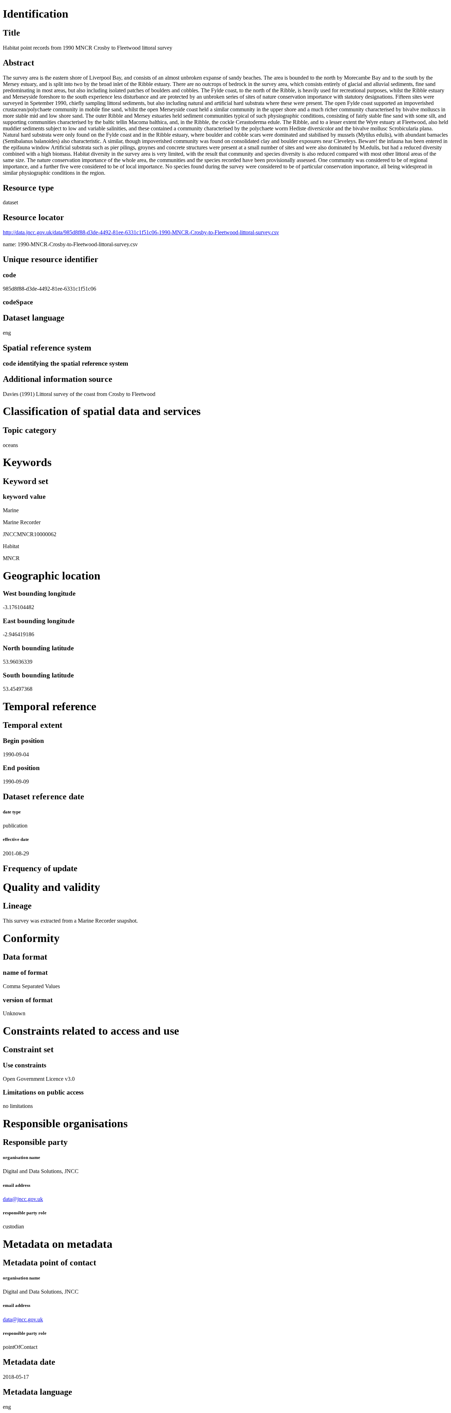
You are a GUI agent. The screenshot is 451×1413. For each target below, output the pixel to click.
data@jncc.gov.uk (23, 1199)
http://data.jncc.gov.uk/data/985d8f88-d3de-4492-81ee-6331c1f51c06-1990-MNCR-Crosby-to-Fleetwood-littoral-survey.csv (141, 232)
